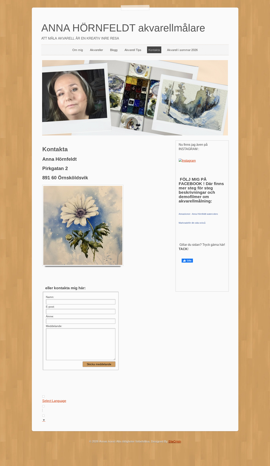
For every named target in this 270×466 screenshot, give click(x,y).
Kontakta (154, 50)
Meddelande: (54, 326)
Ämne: (50, 316)
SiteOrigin (174, 441)
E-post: (50, 306)
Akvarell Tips (133, 50)
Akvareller (96, 50)
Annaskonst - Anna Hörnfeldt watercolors (198, 214)
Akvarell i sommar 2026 (182, 50)
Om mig (77, 50)
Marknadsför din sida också (192, 223)
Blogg (113, 50)
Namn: (50, 297)
